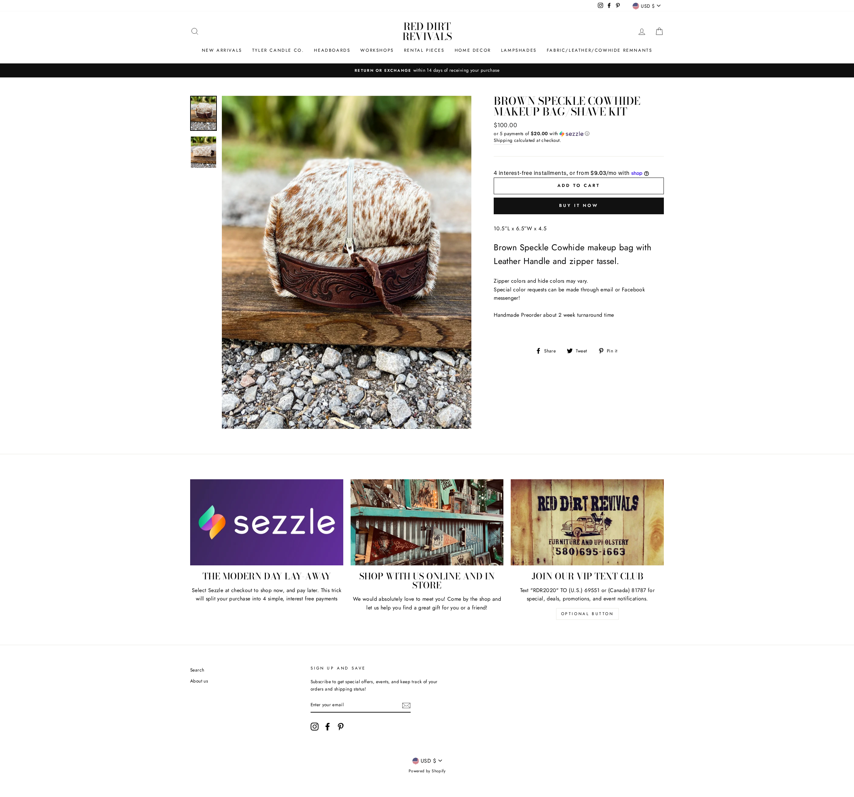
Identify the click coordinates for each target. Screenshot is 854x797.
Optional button (587, 614)
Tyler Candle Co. (278, 50)
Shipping (503, 140)
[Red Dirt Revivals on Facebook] (328, 727)
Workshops (377, 50)
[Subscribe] (406, 705)
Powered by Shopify (427, 771)
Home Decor (473, 50)
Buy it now (578, 205)
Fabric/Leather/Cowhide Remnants (600, 50)
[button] (579, 133)
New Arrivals (222, 50)
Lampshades (519, 50)
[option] (427, 70)
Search (197, 670)
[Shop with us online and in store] (427, 522)
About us (199, 681)
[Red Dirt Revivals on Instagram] (315, 727)
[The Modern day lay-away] (266, 522)
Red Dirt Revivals (427, 31)
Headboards (332, 50)
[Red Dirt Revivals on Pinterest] (341, 727)
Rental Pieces (424, 50)
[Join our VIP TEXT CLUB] (587, 522)
